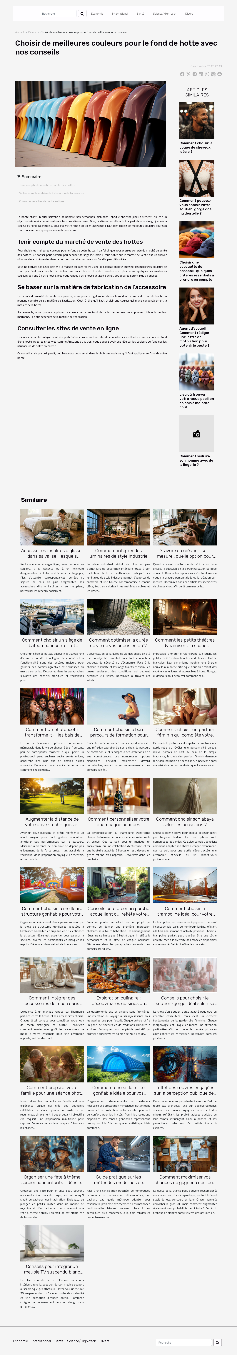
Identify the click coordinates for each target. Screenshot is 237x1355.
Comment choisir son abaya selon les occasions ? (185, 821)
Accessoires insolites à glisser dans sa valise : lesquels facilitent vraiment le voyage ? (52, 556)
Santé (140, 13)
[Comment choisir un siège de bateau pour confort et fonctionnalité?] (52, 616)
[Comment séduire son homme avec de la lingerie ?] (196, 433)
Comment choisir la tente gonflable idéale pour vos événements (118, 1093)
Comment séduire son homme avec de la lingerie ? (196, 460)
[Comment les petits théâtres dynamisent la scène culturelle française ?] (185, 616)
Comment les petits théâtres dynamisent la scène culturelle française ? (185, 645)
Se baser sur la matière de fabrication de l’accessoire (51, 193)
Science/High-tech (164, 13)
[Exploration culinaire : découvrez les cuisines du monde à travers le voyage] (118, 974)
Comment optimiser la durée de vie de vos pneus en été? (118, 642)
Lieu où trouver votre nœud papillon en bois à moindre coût (196, 400)
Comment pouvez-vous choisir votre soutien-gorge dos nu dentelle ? (195, 206)
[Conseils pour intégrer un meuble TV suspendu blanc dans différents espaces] (52, 1243)
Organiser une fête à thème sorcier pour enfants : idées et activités (52, 1182)
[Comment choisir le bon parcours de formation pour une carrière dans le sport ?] (118, 706)
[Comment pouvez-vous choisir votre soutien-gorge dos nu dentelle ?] (196, 178)
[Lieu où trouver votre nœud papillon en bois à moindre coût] (196, 371)
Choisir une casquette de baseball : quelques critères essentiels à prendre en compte (196, 270)
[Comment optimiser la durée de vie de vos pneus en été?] (118, 616)
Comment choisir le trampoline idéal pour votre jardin (185, 914)
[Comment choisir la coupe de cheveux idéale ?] (196, 120)
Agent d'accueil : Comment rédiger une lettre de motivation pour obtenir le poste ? (194, 337)
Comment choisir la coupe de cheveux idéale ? (195, 147)
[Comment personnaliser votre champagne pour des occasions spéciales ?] (118, 795)
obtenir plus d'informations (99, 271)
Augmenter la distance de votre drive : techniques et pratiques (52, 824)
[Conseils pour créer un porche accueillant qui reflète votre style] (118, 885)
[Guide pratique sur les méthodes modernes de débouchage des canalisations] (118, 1153)
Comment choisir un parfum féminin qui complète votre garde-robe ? (185, 735)
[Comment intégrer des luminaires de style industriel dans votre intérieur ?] (118, 527)
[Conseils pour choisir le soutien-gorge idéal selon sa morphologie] (185, 974)
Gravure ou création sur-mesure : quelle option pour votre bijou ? (185, 556)
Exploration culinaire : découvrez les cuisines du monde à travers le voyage (118, 1003)
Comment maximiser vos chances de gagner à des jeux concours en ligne (184, 1182)
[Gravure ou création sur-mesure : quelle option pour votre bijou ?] (185, 527)
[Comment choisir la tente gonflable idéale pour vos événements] (118, 1064)
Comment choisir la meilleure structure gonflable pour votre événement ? (52, 914)
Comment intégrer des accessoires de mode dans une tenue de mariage (52, 1003)
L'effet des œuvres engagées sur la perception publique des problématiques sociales (185, 1093)
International (120, 13)
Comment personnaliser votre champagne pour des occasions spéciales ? (118, 824)
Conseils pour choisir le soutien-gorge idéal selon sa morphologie (185, 1003)
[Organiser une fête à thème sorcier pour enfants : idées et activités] (52, 1153)
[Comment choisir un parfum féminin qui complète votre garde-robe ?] (185, 706)
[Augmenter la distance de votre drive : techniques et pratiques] (52, 795)
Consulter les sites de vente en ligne (41, 201)
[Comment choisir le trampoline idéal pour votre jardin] (185, 885)
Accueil (19, 32)
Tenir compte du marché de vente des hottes (47, 185)
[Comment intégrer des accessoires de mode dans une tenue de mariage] (52, 974)
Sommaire (31, 176)
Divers (189, 13)
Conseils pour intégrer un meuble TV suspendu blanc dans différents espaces (52, 1272)
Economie (97, 13)
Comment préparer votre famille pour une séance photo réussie (52, 1093)
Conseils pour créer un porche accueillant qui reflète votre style (118, 914)
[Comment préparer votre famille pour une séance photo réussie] (52, 1064)
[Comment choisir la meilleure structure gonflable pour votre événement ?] (52, 885)
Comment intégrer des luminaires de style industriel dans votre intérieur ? (118, 556)
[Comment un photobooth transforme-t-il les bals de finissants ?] (52, 706)
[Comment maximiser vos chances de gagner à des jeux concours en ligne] (185, 1153)
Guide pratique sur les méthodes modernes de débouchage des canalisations (118, 1182)
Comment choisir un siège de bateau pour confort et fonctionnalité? (52, 645)
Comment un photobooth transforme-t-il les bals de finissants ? (52, 735)
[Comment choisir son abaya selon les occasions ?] (185, 795)
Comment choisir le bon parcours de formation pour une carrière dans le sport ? (118, 735)
